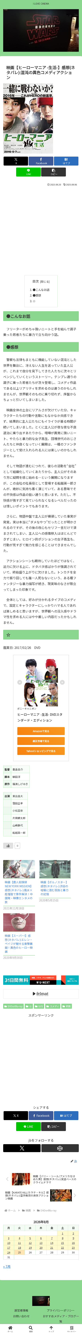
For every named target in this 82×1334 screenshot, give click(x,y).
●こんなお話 (41, 290)
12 (30, 1243)
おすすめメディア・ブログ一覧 (61, 1318)
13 (41, 1243)
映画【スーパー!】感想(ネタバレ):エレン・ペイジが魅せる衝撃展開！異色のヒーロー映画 (19, 944)
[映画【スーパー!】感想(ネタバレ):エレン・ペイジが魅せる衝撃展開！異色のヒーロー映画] (19, 922)
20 (41, 1247)
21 (51, 1247)
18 (19, 1247)
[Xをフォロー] (22, 1148)
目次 (35, 281)
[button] (53, 172)
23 (73, 1247)
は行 (40, 1006)
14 (51, 1243)
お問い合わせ (21, 1316)
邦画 (68, 1006)
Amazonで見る (41, 731)
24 (8, 1252)
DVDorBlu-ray (15, 1006)
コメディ (54, 1006)
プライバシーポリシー (61, 1310)
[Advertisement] (41, 230)
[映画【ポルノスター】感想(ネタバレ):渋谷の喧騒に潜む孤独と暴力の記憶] (55, 869)
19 (30, 1247)
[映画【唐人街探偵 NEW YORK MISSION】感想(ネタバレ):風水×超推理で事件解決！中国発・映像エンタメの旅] (19, 869)
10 (8, 1243)
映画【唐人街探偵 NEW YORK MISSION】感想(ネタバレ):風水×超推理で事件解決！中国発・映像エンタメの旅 (19, 892)
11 (19, 1243)
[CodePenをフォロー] (60, 1148)
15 (62, 1243)
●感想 (37, 295)
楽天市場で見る (41, 741)
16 (73, 1243)
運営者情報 (21, 1310)
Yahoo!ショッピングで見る (41, 751)
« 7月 (7, 1266)
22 (62, 1247)
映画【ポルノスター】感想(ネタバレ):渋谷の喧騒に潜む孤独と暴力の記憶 (54, 888)
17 (8, 1247)
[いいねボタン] (8, 846)
